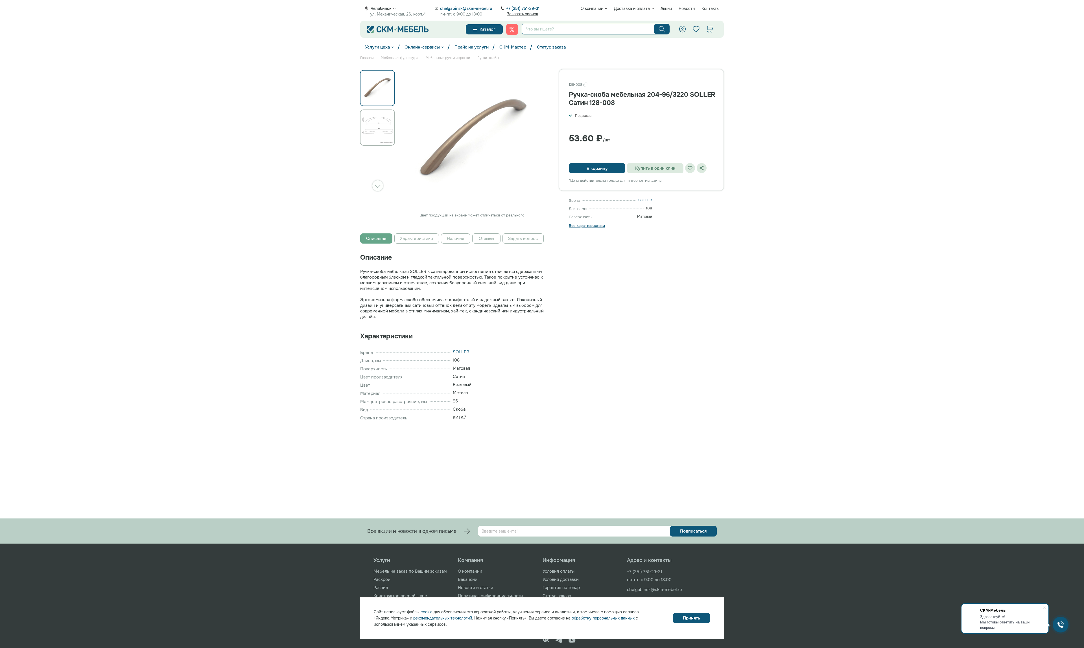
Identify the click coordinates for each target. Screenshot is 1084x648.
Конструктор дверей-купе (400, 596)
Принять (691, 618)
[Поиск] (662, 29)
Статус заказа (551, 47)
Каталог (487, 29)
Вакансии (467, 579)
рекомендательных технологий (442, 618)
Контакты (710, 8)
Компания (470, 560)
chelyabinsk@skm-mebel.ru (466, 8)
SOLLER (645, 200)
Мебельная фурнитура (399, 58)
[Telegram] (559, 640)
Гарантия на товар (561, 587)
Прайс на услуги (471, 47)
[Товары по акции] (512, 29)
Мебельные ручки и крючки (448, 58)
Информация (559, 560)
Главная (366, 58)
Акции (666, 8)
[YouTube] (572, 640)
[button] (377, 185)
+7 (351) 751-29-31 (522, 8)
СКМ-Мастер (512, 47)
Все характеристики (587, 226)
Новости (687, 8)
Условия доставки (561, 579)
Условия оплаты (558, 571)
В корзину (597, 168)
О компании (592, 8)
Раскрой (381, 579)
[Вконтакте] (546, 640)
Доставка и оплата (632, 8)
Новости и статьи (475, 587)
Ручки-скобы (488, 58)
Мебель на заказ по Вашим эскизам (410, 571)
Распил (380, 587)
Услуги (381, 560)
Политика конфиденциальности (490, 596)
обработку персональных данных (603, 618)
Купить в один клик (655, 168)
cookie (426, 611)
